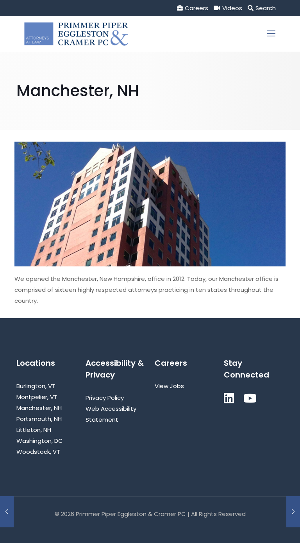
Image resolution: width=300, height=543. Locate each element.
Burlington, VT (35, 386)
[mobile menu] (271, 33)
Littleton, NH (33, 430)
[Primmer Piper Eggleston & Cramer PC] (76, 33)
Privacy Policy (105, 398)
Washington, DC (39, 441)
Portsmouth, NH (39, 419)
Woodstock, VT (38, 452)
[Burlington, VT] (7, 511)
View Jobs (169, 386)
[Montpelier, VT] (293, 511)
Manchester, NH (39, 408)
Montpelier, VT (36, 397)
